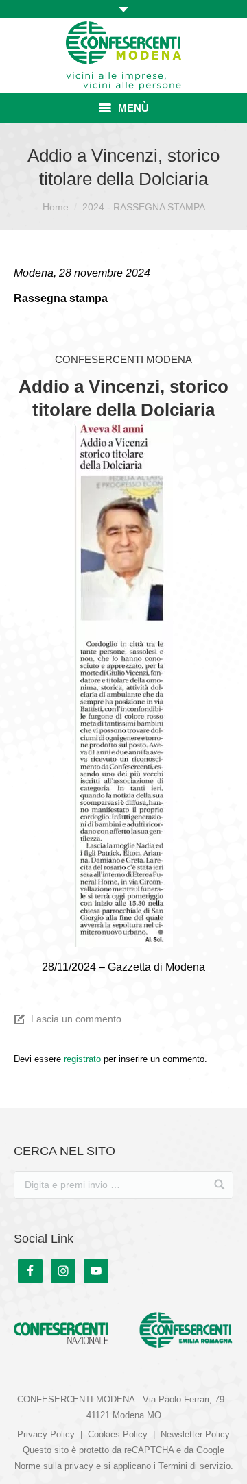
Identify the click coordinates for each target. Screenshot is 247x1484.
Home (56, 206)
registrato (82, 1059)
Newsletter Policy (195, 1434)
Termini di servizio (194, 1466)
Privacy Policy (46, 1434)
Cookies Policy (118, 1434)
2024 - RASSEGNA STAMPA (143, 206)
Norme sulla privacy (53, 1466)
